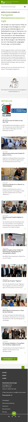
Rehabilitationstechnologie (8, 6)
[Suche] (9, 417)
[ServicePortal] (15, 417)
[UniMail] (19, 417)
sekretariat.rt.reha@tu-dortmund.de (16, 392)
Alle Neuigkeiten (8, 359)
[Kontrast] (25, 7)
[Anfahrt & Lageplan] (12, 417)
